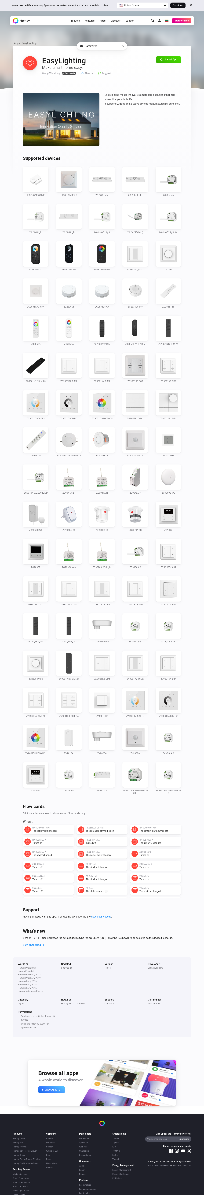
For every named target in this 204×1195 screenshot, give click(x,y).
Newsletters (51, 1163)
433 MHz (116, 1151)
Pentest (82, 1174)
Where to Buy (52, 1151)
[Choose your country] (167, 21)
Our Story (50, 1142)
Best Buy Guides (21, 1169)
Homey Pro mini (20, 1147)
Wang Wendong (156, 968)
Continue (178, 5)
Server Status (85, 1155)
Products (75, 20)
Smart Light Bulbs (21, 1190)
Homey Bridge (19, 1155)
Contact (49, 1167)
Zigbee (115, 1142)
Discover (115, 20)
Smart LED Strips (20, 1186)
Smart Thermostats (21, 1182)
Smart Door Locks (21, 1178)
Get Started (84, 1138)
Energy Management (121, 1170)
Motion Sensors (20, 1174)
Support (129, 20)
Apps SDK (83, 1142)
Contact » (109, 1003)
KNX (114, 1147)
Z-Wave (115, 1138)
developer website (101, 916)
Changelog (84, 1151)
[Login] (160, 21)
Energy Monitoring (120, 1174)
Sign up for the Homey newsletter (173, 1133)
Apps (103, 20)
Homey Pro (18, 1142)
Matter (115, 1155)
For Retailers (85, 1193)
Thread (115, 1159)
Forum (82, 1170)
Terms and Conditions (181, 1165)
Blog (48, 1155)
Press (48, 1159)
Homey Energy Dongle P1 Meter (27, 1159)
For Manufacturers (87, 1189)
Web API (83, 1147)
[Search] (153, 21)
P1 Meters (117, 1178)
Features (90, 20)
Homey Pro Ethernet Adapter (25, 1163)
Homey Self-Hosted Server (25, 1151)
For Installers (85, 1185)
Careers (49, 1138)
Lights (21, 1003)
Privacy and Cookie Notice (159, 1165)
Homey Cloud (19, 1138)
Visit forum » (154, 1003)
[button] (142, 5)
